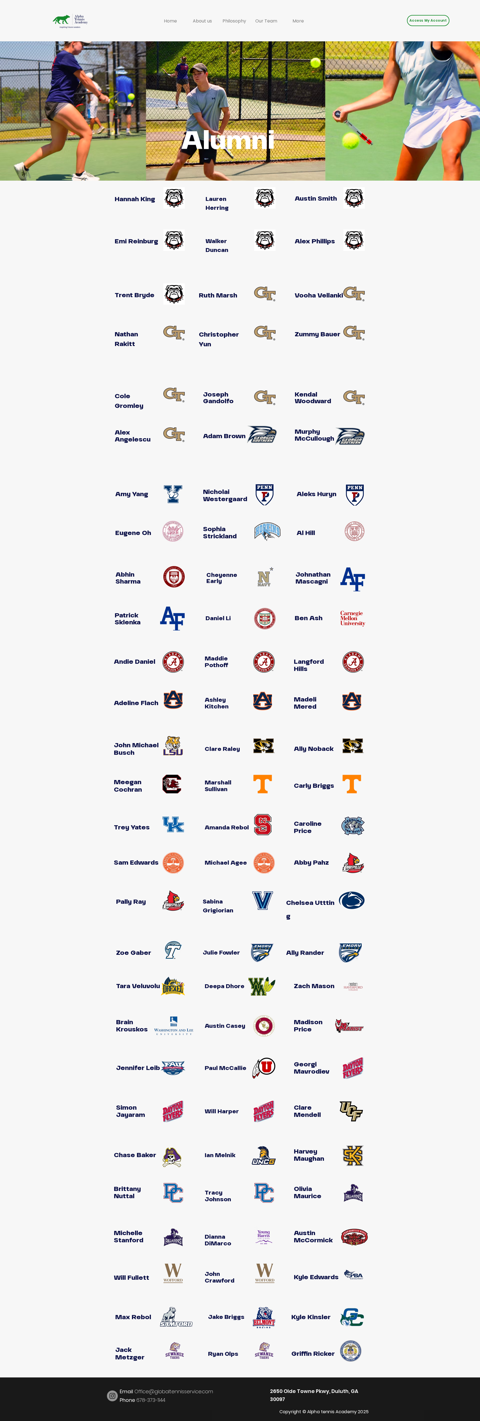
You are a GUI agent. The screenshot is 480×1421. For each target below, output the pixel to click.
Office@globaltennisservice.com (166, 1391)
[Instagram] (112, 1395)
